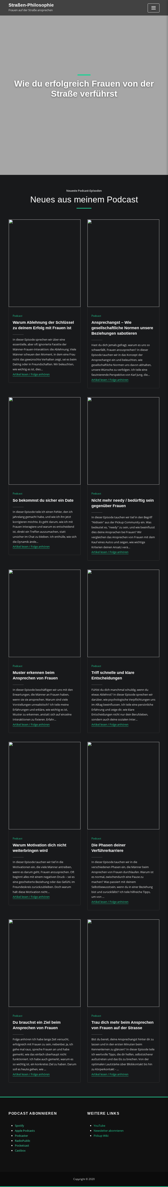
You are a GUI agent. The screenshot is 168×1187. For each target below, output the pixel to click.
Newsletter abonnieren (109, 1131)
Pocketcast (22, 1145)
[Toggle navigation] (153, 7)
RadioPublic (22, 1141)
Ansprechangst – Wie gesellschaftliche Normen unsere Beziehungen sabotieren (122, 328)
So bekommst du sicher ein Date (43, 500)
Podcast (17, 316)
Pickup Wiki (101, 1136)
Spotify (19, 1126)
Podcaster (21, 1136)
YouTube (99, 1126)
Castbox (20, 1150)
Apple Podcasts (25, 1131)
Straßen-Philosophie (31, 4)
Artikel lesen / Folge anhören (31, 374)
